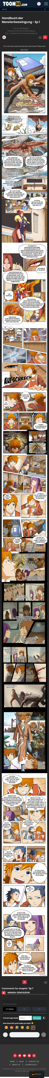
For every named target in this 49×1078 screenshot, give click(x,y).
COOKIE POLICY (31, 1064)
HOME (12, 1061)
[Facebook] (15, 1055)
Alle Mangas (24, 28)
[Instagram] (34, 1055)
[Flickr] (29, 1055)
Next (45, 37)
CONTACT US (34, 1061)
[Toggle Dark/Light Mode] (4, 37)
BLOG (21, 1061)
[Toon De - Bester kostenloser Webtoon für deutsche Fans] (15, 3)
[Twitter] (20, 1055)
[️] (33, 1028)
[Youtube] (24, 1055)
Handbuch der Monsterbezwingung (21, 31)
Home (15, 28)
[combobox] (20, 1018)
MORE (4, 9)
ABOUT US (16, 1064)
